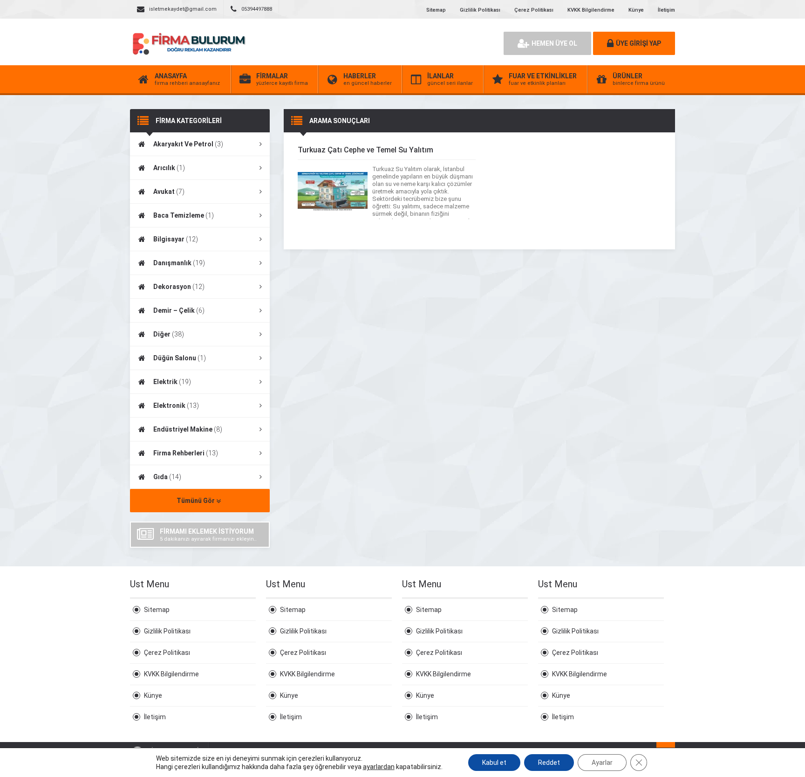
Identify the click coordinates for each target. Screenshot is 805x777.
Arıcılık (169, 168)
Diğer (168, 334)
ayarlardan (379, 766)
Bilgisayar (175, 239)
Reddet (549, 762)
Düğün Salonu (179, 358)
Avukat (168, 191)
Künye (636, 10)
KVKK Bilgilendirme (590, 10)
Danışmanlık (179, 263)
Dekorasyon (179, 286)
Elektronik (176, 405)
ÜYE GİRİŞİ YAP (638, 43)
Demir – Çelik (179, 310)
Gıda (167, 477)
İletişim (666, 10)
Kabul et (494, 762)
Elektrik (172, 381)
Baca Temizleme (183, 215)
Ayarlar (602, 762)
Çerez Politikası (533, 10)
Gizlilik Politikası (480, 10)
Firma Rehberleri (185, 453)
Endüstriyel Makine (187, 429)
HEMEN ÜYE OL (554, 43)
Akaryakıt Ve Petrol (188, 144)
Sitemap (436, 10)
